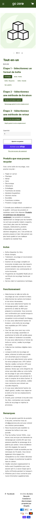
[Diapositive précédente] (14, 53)
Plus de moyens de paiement (17, 151)
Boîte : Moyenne (9, 81)
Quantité (6, 130)
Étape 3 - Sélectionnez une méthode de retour (16, 112)
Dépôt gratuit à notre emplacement (15, 123)
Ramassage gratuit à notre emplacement (17, 104)
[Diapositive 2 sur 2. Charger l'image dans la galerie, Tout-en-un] (19, 53)
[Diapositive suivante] (22, 53)
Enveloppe (8, 76)
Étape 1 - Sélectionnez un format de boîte (17, 70)
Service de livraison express (13, 100)
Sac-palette (8, 85)
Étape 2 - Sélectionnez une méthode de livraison (17, 93)
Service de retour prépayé (12, 119)
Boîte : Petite (18, 76)
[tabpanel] (18, 30)
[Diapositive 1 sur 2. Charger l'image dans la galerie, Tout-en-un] (17, 53)
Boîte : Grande (22, 81)
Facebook (10, 494)
